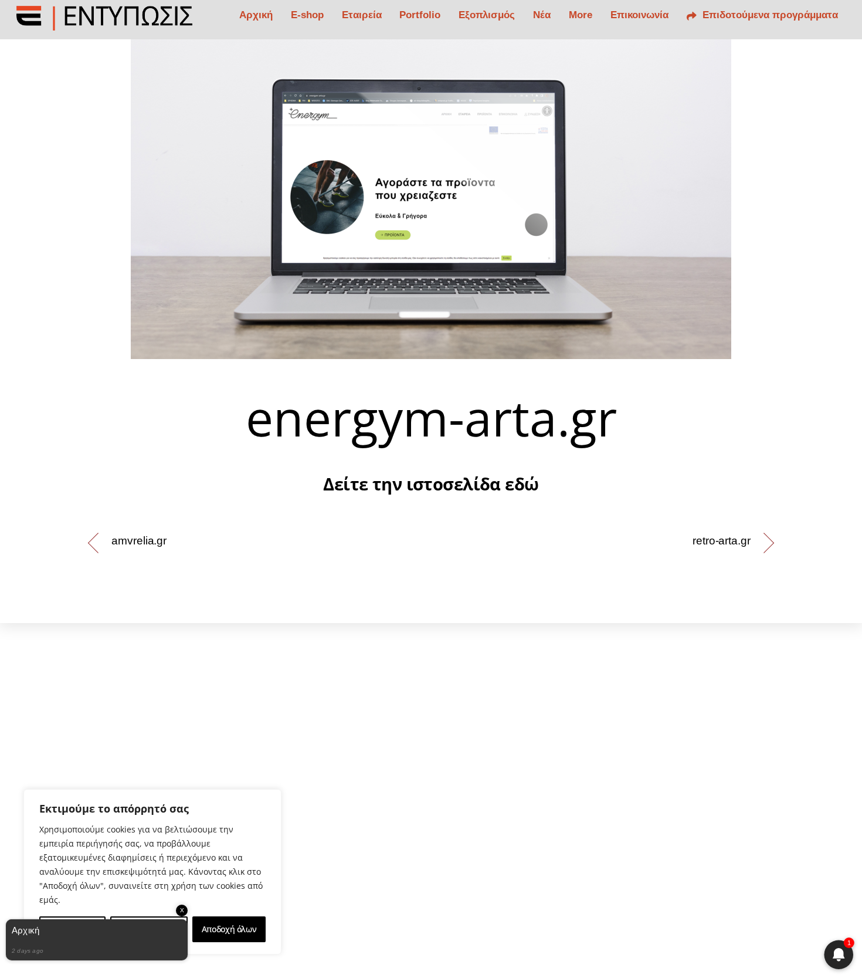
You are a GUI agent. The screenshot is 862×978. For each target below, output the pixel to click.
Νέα (542, 15)
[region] (152, 872)
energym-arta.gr (431, 417)
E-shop (307, 15)
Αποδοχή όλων (229, 929)
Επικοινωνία (639, 15)
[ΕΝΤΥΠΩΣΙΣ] (104, 23)
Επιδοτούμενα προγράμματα (769, 15)
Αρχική (256, 15)
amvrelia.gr (139, 540)
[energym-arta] (431, 199)
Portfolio (419, 15)
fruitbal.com (568, 876)
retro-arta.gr (722, 540)
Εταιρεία (362, 15)
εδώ (521, 483)
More (580, 15)
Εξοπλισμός (487, 15)
